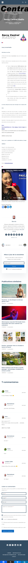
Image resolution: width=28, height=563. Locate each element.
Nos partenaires (21, 554)
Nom (4, 493)
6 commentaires (10, 349)
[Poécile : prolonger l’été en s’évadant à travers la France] (14, 337)
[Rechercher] (22, 2)
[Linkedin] (10, 207)
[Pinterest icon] (19, 235)
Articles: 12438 (14, 237)
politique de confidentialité (17, 269)
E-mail (4, 498)
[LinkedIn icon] (9, 235)
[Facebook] (3, 207)
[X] (5, 207)
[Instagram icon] (17, 235)
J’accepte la (15, 269)
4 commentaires (10, 303)
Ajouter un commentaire (8, 506)
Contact (14, 556)
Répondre (24, 392)
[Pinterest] (18, 545)
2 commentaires (10, 372)
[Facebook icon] (6, 235)
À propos (9, 552)
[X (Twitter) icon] (14, 235)
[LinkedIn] (15, 545)
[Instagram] (12, 545)
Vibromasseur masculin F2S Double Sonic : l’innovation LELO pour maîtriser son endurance (14, 323)
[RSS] (20, 545)
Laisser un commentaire (8, 531)
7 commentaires (14, 14)
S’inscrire (14, 266)
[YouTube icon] (22, 235)
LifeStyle (20, 13)
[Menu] (25, 2)
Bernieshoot (10, 403)
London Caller (9, 461)
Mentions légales (17, 552)
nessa (6, 391)
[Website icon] (11, 235)
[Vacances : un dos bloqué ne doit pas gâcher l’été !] (14, 291)
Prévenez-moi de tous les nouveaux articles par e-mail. (15, 527)
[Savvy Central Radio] (2, 42)
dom (6, 416)
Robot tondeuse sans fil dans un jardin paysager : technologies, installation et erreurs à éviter (13, 369)
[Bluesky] (8, 207)
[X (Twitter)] (10, 545)
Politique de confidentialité (9, 554)
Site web (4, 502)
